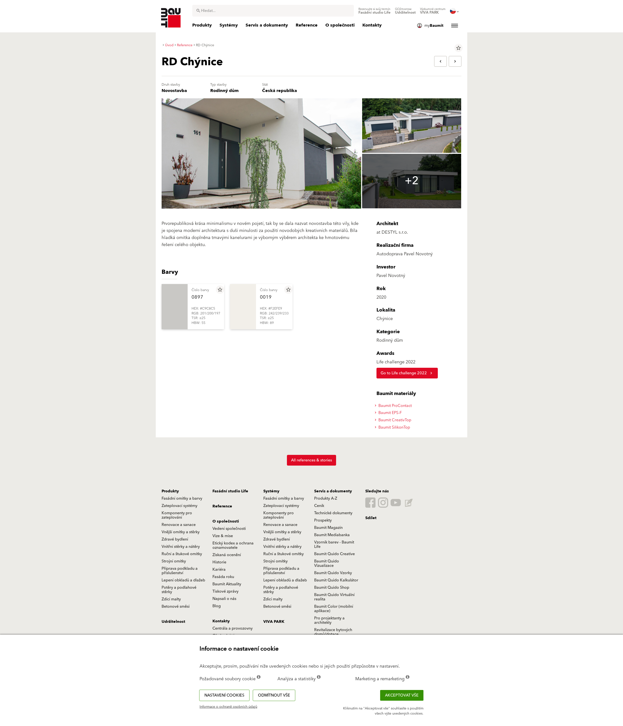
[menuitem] (374, 11)
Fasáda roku (223, 576)
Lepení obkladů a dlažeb (183, 580)
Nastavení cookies (224, 695)
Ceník (319, 505)
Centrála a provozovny (232, 628)
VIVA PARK (273, 621)
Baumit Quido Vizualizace (326, 563)
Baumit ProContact (394, 405)
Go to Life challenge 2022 (404, 373)
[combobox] (273, 11)
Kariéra (219, 569)
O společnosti (225, 521)
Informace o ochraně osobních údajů (228, 707)
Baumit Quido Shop (331, 587)
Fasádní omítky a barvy (182, 498)
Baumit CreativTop (394, 420)
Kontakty (221, 621)
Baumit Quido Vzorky (333, 573)
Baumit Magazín (328, 527)
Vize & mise (222, 536)
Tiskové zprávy (225, 591)
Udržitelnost (173, 621)
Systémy (271, 491)
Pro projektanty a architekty (329, 620)
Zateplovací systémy (179, 505)
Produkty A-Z (325, 498)
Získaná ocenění (226, 554)
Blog (216, 606)
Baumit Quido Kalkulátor (336, 580)
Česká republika (279, 90)
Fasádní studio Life (230, 491)
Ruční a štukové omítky (182, 554)
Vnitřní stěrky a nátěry (181, 546)
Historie (219, 562)
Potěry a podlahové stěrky (179, 589)
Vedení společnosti (229, 528)
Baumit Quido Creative (334, 554)
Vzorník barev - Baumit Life (334, 544)
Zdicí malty (171, 599)
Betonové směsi (176, 606)
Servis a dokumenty (333, 491)
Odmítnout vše (274, 695)
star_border (458, 48)
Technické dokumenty (333, 513)
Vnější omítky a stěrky (181, 532)
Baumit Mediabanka (332, 535)
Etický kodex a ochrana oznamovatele (233, 545)
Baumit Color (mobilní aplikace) (333, 608)
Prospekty (323, 520)
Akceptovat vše (402, 695)
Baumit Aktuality (226, 584)
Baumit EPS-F (389, 412)
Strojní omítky (174, 561)
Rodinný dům (224, 90)
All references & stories (311, 460)
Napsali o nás (224, 598)
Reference (222, 506)
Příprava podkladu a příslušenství (180, 570)
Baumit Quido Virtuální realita (334, 597)
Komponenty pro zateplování (177, 515)
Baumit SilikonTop (393, 427)
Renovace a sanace (179, 524)
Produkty (170, 491)
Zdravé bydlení (175, 539)
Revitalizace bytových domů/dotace (333, 632)
